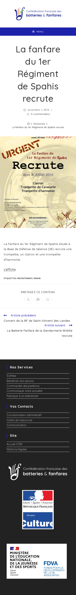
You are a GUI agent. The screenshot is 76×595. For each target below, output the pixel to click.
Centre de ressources (19, 420)
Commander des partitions (23, 386)
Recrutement (24, 278)
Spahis (37, 278)
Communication (16, 425)
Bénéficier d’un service (20, 381)
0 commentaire (40, 114)
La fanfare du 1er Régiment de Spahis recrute (38, 127)
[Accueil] (28, 123)
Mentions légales (17, 449)
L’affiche (10, 269)
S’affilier (11, 376)
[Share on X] (28, 300)
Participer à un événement (22, 396)
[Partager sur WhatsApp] (47, 300)
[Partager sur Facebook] (38, 300)
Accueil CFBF (15, 444)
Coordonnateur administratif (24, 415)
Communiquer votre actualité (24, 391)
